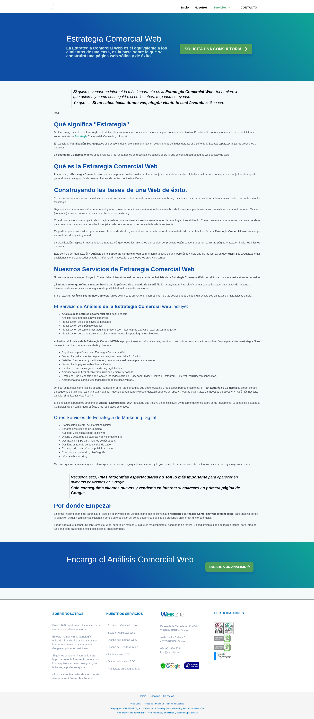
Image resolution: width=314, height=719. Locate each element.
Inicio (143, 696)
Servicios (168, 696)
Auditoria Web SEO (119, 654)
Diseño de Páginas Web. (122, 639)
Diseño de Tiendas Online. (123, 647)
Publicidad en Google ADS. (124, 668)
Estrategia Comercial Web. (123, 625)
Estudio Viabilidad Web (121, 632)
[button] (249, 7)
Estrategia (81, 136)
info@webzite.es (170, 652)
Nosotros (154, 696)
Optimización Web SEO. (122, 661)
